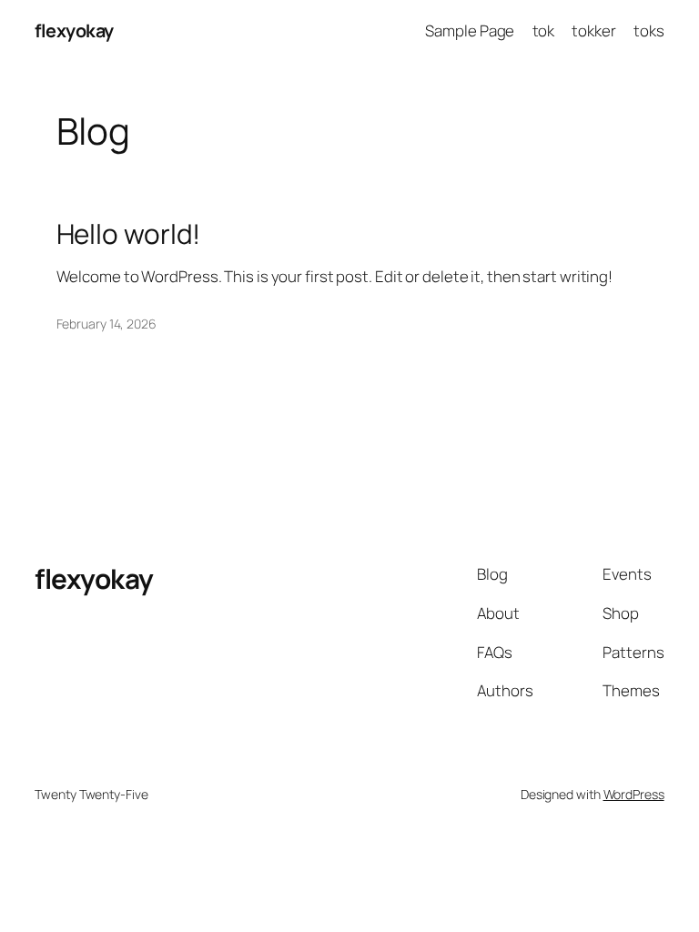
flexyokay (74, 30)
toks (648, 30)
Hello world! (128, 233)
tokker (593, 30)
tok (543, 30)
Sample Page (469, 30)
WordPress (633, 794)
